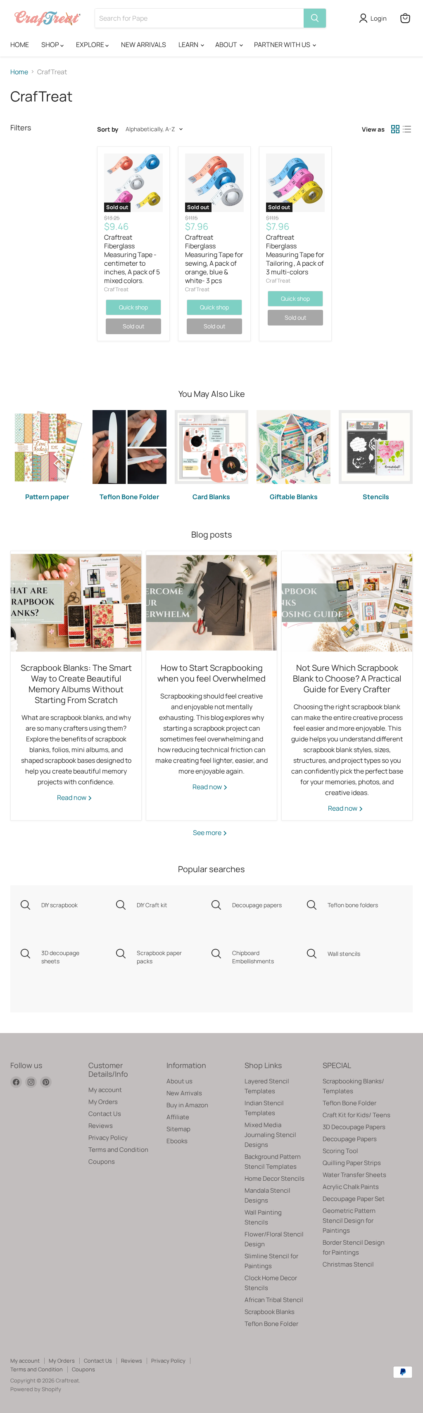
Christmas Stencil (348, 1264)
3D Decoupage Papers (354, 1127)
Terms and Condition (118, 1149)
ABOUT (226, 44)
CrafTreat (116, 289)
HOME (19, 44)
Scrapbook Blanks (270, 1311)
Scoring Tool (340, 1150)
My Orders (103, 1101)
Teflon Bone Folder (271, 1323)
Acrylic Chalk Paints (351, 1186)
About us (179, 1081)
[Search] (315, 18)
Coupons (101, 1161)
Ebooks (177, 1141)
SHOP (50, 44)
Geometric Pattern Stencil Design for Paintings (349, 1220)
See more (208, 832)
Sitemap (178, 1129)
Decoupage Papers (350, 1139)
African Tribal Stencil (274, 1299)
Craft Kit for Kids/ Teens (356, 1115)
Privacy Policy (108, 1137)
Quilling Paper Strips (352, 1162)
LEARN (189, 44)
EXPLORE (90, 44)
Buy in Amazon (187, 1105)
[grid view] (395, 129)
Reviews (100, 1125)
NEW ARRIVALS (143, 44)
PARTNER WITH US (282, 44)
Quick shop (133, 307)
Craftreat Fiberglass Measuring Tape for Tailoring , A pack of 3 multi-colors (295, 254)
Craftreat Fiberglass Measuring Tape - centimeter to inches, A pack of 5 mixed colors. (132, 259)
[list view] (407, 129)
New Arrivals (184, 1093)
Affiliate (177, 1117)
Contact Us (104, 1113)
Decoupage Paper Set (354, 1198)
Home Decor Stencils (274, 1178)
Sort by (107, 129)
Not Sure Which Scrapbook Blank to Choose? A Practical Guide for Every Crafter (347, 678)
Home (19, 71)
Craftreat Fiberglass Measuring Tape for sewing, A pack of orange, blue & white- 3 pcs (214, 259)
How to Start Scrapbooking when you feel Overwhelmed (211, 673)
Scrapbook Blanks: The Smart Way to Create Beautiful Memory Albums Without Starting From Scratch (76, 683)
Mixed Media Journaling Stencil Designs (270, 1134)
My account (105, 1089)
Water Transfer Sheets (354, 1174)
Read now (72, 797)
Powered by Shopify (35, 1389)
